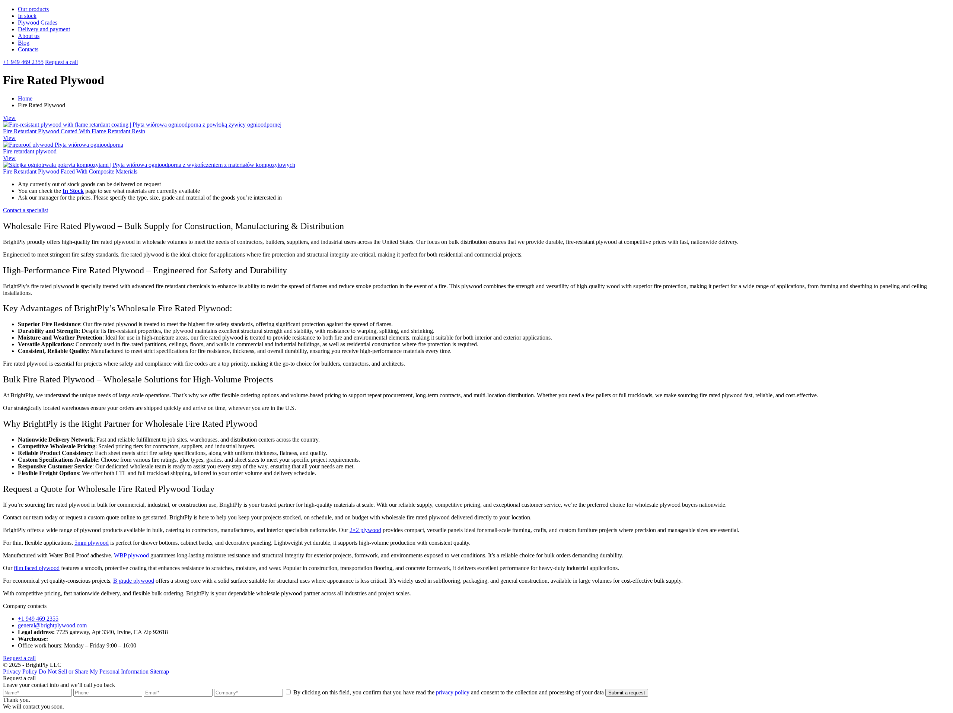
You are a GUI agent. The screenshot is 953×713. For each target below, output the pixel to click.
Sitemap (159, 671)
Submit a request (626, 693)
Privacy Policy (20, 671)
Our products (33, 9)
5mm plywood (91, 542)
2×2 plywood (365, 530)
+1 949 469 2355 (23, 62)
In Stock (73, 191)
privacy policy (452, 692)
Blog (23, 42)
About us (28, 36)
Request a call (61, 62)
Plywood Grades (37, 22)
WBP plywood (131, 555)
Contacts (28, 49)
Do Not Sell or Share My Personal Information (94, 671)
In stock (27, 16)
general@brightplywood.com (52, 625)
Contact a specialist (25, 210)
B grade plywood (133, 580)
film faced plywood (37, 568)
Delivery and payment (44, 29)
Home (25, 98)
